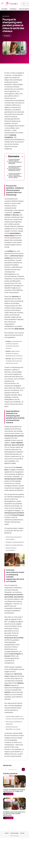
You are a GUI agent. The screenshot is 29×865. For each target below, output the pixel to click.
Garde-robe (9, 800)
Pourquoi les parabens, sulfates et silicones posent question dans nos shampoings (15, 161)
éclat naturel (19, 329)
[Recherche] (24, 3)
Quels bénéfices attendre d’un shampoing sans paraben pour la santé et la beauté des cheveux (15, 168)
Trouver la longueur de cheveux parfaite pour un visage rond (14, 790)
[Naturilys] (11, 3)
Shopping (7, 35)
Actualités (9, 778)
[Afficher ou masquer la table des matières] (21, 156)
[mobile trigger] (3, 3)
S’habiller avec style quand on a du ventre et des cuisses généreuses (14, 813)
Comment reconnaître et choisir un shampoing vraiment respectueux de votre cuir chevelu (14, 175)
